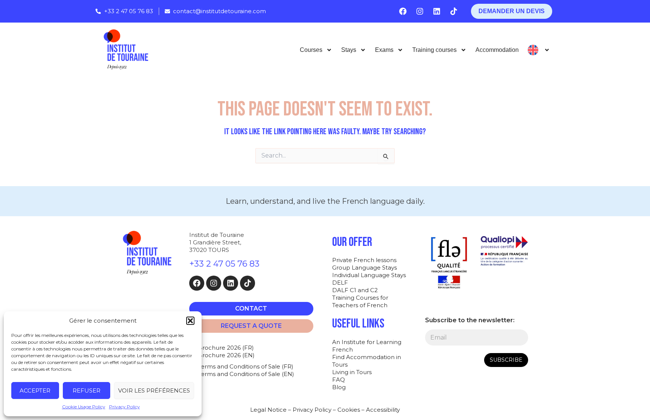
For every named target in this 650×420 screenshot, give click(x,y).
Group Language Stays (364, 267)
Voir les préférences (154, 390)
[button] (190, 320)
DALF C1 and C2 (355, 290)
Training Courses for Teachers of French (360, 301)
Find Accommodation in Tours (366, 360)
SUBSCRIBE (506, 359)
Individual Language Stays (369, 275)
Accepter (35, 390)
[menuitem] (538, 50)
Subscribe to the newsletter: (470, 320)
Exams (384, 50)
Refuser (86, 390)
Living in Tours (352, 372)
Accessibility (383, 409)
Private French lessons (364, 260)
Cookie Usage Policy (83, 406)
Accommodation (497, 50)
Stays (348, 50)
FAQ (338, 379)
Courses (311, 50)
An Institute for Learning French (366, 345)
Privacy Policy (124, 406)
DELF (340, 282)
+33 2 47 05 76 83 (224, 264)
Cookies (348, 409)
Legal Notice (268, 409)
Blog (339, 387)
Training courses (434, 50)
